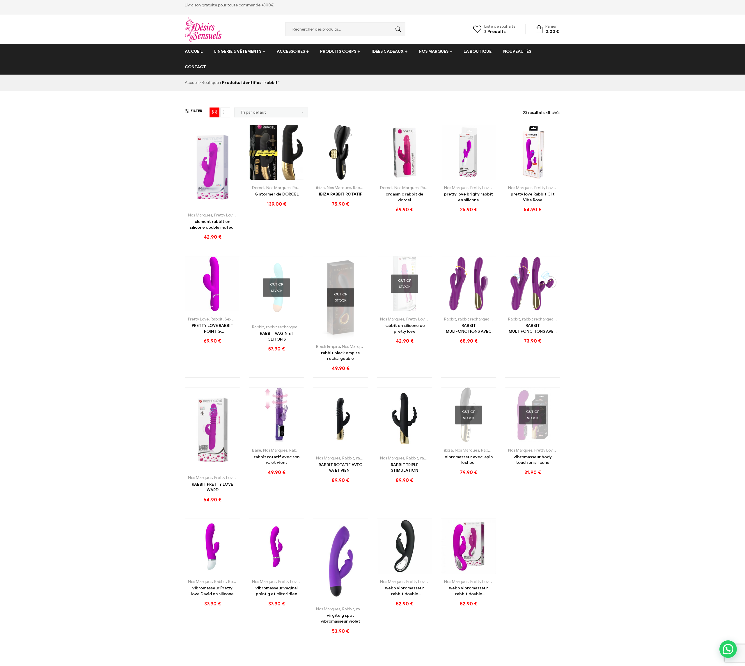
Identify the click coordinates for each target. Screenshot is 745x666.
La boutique (478, 51)
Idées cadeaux (388, 51)
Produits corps (338, 51)
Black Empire (328, 346)
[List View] (225, 112)
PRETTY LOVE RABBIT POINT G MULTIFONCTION (212, 328)
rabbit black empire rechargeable (340, 355)
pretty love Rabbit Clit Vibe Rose (533, 197)
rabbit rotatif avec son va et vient (276, 459)
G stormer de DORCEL (277, 194)
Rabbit (298, 187)
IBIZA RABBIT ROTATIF (340, 194)
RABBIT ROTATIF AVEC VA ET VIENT (340, 467)
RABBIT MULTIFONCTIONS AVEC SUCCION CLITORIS (533, 328)
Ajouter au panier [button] (199, 205)
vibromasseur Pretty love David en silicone (212, 591)
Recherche (396, 29)
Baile (256, 450)
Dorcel (258, 187)
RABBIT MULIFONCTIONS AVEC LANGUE (469, 328)
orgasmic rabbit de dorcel (404, 197)
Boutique (210, 82)
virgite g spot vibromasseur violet (340, 618)
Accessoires (291, 51)
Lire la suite (263, 316)
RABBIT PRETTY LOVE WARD (212, 487)
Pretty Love (224, 215)
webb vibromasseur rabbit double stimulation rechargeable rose (468, 591)
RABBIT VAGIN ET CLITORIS (276, 336)
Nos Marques (433, 51)
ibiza (320, 187)
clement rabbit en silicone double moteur (212, 224)
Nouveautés (517, 51)
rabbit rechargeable (284, 327)
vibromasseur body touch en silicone (533, 459)
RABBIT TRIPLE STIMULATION (404, 467)
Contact (195, 66)
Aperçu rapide (225, 205)
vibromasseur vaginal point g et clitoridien (276, 591)
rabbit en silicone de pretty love (404, 328)
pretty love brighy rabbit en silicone (468, 197)
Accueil (194, 51)
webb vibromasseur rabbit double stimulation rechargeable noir (404, 591)
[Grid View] (214, 112)
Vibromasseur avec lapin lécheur (469, 459)
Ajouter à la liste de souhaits (212, 205)
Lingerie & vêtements (237, 51)
